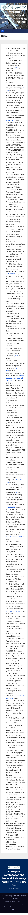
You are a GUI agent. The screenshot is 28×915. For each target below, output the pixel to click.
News (9, 898)
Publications (7, 904)
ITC (16, 492)
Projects (19, 901)
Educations (20, 906)
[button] (25, 30)
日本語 (21, 904)
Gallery (13, 909)
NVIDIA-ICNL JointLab (18, 898)
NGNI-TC (9, 120)
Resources (14, 904)
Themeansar (14, 896)
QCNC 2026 (10, 274)
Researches (13, 906)
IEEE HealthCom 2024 (14, 537)
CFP (16, 68)
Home (4, 898)
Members (6, 906)
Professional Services (10, 901)
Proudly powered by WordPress (9, 895)
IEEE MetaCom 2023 (13, 611)
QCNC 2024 (10, 507)
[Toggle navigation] (14, 31)
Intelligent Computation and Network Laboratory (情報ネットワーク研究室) (14, 878)
